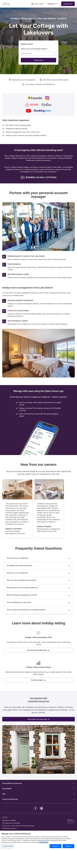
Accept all (55, 846)
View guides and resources (37, 719)
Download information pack (37, 650)
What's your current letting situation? (34, 49)
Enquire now (67, 4)
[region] (38, 840)
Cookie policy (43, 842)
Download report (37, 680)
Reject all (68, 846)
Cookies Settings (8, 846)
